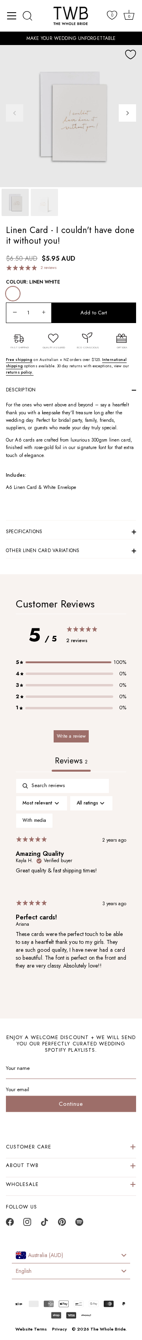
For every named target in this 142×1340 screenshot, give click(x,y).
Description (21, 389)
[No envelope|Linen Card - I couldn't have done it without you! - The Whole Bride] (44, 202)
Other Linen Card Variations (42, 550)
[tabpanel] (71, 880)
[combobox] (71, 1255)
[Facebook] (10, 1224)
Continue (71, 1103)
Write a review (71, 736)
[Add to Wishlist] (130, 54)
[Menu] (12, 16)
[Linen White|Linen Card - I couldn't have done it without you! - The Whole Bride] (15, 202)
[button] (14, 113)
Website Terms (31, 1329)
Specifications (24, 531)
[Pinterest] (62, 1224)
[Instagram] (27, 1224)
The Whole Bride (107, 1329)
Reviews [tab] (71, 761)
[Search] (28, 16)
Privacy (59, 1329)
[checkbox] (34, 821)
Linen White (13, 294)
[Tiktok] (45, 1224)
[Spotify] (79, 1224)
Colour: (33, 282)
